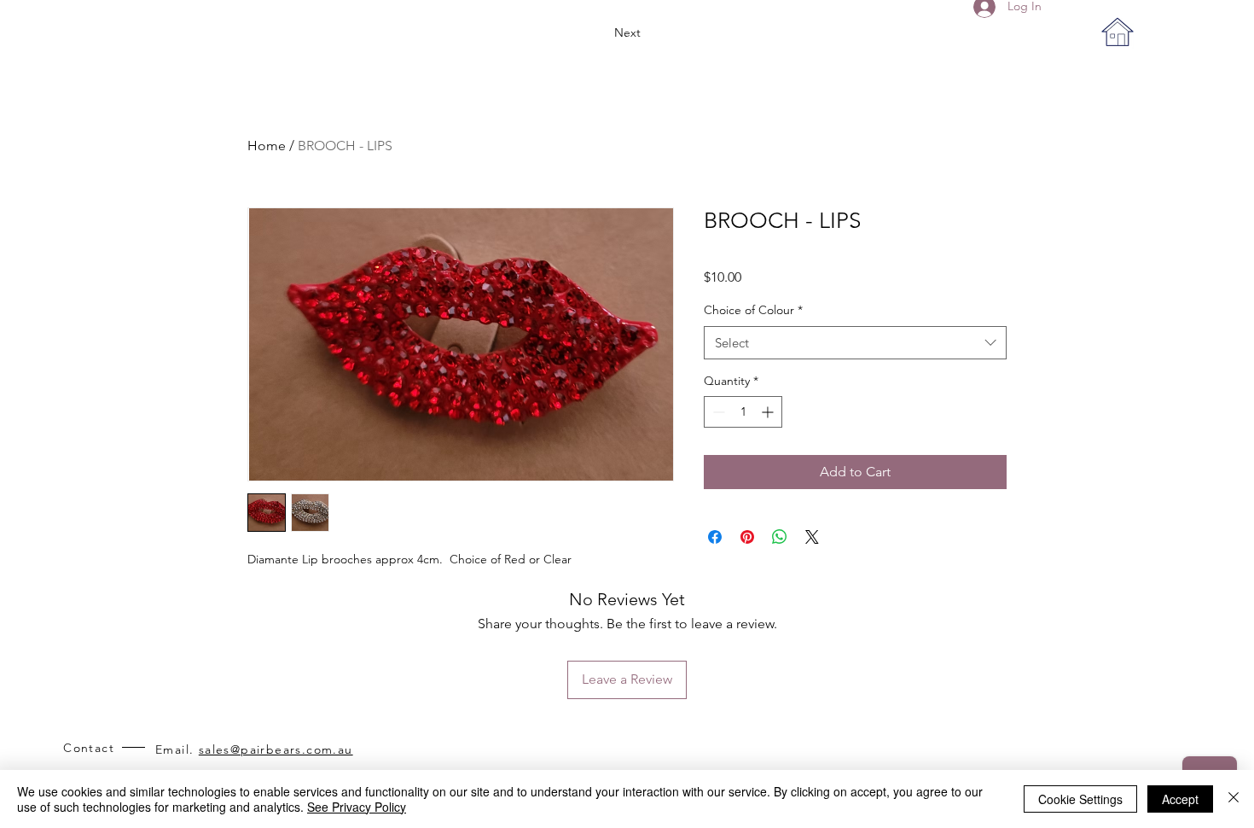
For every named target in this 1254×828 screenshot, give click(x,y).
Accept (1180, 799)
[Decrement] (717, 412)
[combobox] (855, 342)
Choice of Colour (753, 310)
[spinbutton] (743, 412)
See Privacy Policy (356, 806)
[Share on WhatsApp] (779, 537)
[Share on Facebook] (715, 537)
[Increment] (769, 412)
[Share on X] (812, 537)
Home (266, 145)
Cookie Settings (1080, 799)
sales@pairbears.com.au (276, 749)
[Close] (1233, 799)
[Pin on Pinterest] (747, 537)
